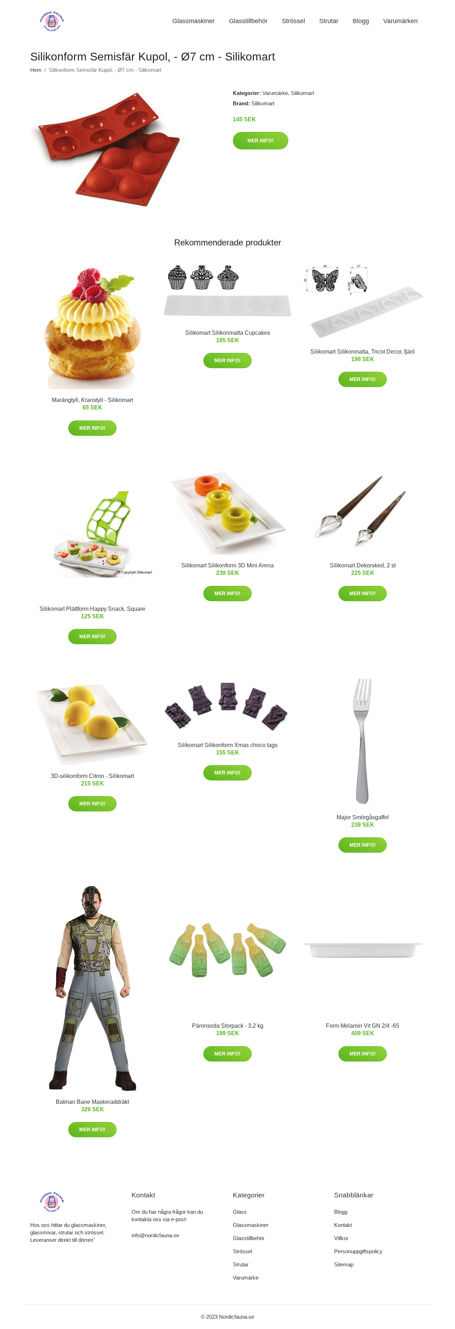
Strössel (293, 21)
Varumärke (275, 93)
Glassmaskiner (193, 21)
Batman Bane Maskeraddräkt (92, 1102)
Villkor (341, 1238)
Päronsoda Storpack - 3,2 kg (227, 1026)
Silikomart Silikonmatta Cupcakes (227, 333)
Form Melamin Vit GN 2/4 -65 (362, 1026)
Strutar (328, 21)
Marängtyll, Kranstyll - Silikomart (92, 400)
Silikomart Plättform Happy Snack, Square (92, 609)
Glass (240, 1212)
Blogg (361, 21)
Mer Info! (260, 140)
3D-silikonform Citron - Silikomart (92, 776)
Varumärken (400, 21)
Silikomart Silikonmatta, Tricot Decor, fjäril (362, 352)
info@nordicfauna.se (155, 1235)
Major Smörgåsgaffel (363, 817)
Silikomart (302, 93)
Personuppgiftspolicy (358, 1251)
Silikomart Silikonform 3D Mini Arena (227, 565)
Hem (36, 70)
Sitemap (343, 1264)
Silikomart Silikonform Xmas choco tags (228, 745)
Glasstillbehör (248, 21)
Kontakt (343, 1225)
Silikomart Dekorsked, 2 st (363, 565)
